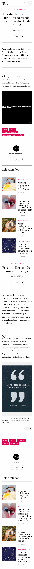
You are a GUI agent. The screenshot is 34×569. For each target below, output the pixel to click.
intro (12, 129)
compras (21, 440)
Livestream (21, 10)
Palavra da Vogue (24, 241)
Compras (26, 179)
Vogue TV (12, 10)
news (5, 129)
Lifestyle (13, 263)
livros (5, 443)
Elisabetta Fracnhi (10, 132)
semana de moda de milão (12, 135)
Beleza (20, 179)
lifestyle (14, 443)
